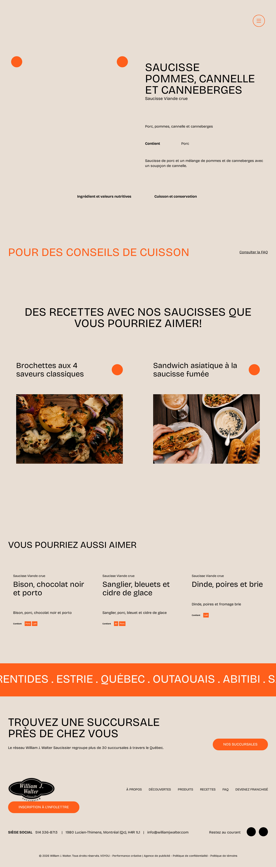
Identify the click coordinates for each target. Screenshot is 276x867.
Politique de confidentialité (190, 856)
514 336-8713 (47, 832)
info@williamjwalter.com (168, 832)
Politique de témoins (223, 856)
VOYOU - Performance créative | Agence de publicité (135, 856)
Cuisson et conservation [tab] (175, 196)
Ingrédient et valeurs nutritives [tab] (104, 196)
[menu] (259, 21)
